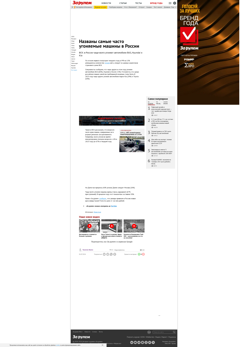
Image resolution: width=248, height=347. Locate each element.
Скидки (149, 7)
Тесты (138, 3)
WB (107, 123)
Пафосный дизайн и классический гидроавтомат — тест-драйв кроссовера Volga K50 (161, 110)
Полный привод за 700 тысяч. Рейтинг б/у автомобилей (161, 132)
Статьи (123, 3)
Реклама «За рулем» (169, 341)
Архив (174, 343)
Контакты (109, 343)
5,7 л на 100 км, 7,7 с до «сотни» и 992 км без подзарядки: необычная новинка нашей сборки (162, 122)
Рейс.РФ (167, 343)
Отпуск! (141, 7)
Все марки (74, 70)
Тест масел (158, 7)
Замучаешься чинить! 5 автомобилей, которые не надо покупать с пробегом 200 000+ (161, 151)
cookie (58, 345)
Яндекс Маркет (117, 123)
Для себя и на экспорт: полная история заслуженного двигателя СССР (161, 141)
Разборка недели (115, 7)
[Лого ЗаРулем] (82, 3)
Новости (106, 3)
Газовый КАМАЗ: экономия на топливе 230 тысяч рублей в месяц (161, 161)
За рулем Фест (78, 332)
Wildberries (150, 337)
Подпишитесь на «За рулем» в (111, 242)
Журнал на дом (100, 7)
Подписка (172, 337)
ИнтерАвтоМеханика (84, 7)
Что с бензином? (130, 7)
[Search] (174, 332)
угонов (107, 63)
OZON (103, 123)
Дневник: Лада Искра (172, 7)
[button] (103, 345)
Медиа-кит (117, 343)
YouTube (114, 206)
